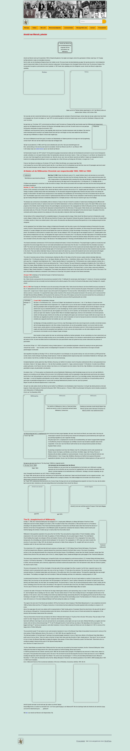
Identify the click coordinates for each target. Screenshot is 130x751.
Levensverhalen (68, 27)
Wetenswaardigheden (55, 27)
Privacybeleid (102, 27)
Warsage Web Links (81, 27)
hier (27, 712)
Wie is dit (43, 27)
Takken (34, 27)
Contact (92, 27)
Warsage (26, 27)
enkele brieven (40, 149)
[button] (35, 28)
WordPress (107, 741)
